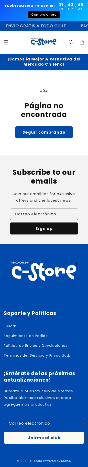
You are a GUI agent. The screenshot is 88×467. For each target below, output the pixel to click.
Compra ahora (44, 14)
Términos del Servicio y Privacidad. (37, 355)
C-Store (36, 461)
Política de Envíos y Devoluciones (35, 345)
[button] (6, 42)
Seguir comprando (44, 132)
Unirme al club (44, 438)
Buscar (10, 326)
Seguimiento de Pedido (26, 335)
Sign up (44, 228)
